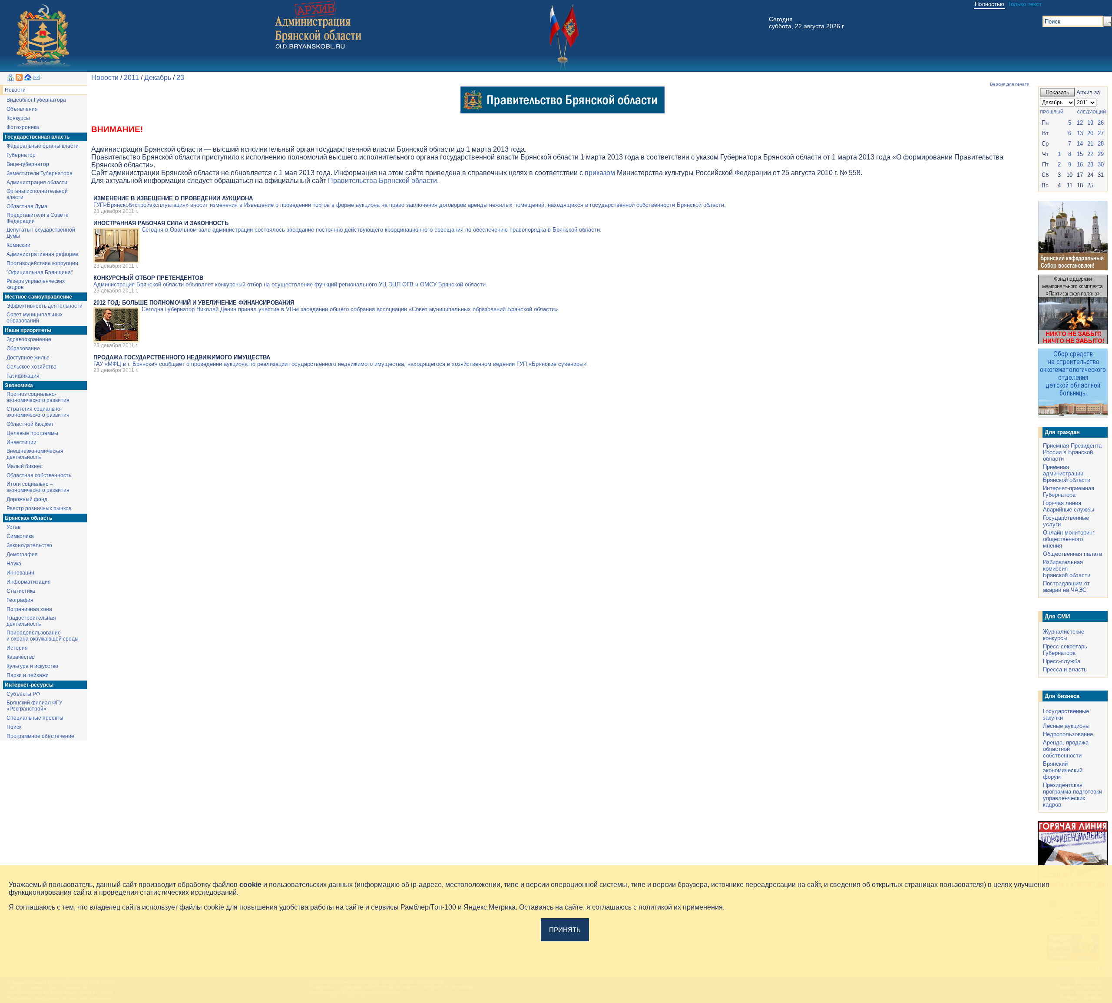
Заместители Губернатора (40, 173)
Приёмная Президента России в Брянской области (1072, 452)
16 (1080, 164)
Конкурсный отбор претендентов (148, 278)
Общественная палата (1072, 554)
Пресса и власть (1065, 669)
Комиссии (18, 245)
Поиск (14, 727)
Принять (565, 929)
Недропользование (1068, 734)
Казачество (21, 657)
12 (1080, 123)
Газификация (23, 376)
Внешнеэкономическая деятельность (35, 454)
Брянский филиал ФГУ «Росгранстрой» (35, 706)
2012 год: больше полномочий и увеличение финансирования (193, 302)
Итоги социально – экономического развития (38, 487)
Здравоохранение (29, 339)
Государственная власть (37, 137)
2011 (131, 77)
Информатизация (29, 582)
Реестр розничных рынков (39, 508)
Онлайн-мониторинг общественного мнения (1069, 539)
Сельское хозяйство (31, 367)
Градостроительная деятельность (31, 621)
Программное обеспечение (40, 736)
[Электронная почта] (36, 78)
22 (1090, 154)
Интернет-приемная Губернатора (1068, 491)
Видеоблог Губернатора (36, 100)
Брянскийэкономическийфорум (1062, 770)
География (20, 600)
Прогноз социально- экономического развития (38, 397)
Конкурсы (18, 118)
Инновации (20, 573)
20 (1090, 133)
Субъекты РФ (23, 694)
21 (1090, 143)
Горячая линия (1062, 503)
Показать (1057, 92)
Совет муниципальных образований (35, 318)
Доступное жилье (28, 358)
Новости (15, 90)
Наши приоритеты (28, 330)
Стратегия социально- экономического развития (38, 412)
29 (1101, 154)
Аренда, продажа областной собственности (1066, 749)
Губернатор (21, 155)
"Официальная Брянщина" (40, 272)
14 (1080, 143)
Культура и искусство (32, 666)
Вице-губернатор (28, 164)
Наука (14, 564)
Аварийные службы (1068, 509)
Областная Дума (27, 206)
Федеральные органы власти (43, 146)
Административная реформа (43, 254)
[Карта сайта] (10, 78)
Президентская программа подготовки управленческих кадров (1072, 795)
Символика (20, 536)
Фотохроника (23, 127)
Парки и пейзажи (28, 675)
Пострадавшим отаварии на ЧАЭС (1066, 586)
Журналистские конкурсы (1063, 634)
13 (1080, 133)
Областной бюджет (30, 424)
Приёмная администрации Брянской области (1066, 473)
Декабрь (157, 77)
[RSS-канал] (19, 78)
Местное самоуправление (38, 297)
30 (1101, 164)
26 (1101, 123)
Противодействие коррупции (42, 263)
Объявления (22, 109)
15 (1080, 154)
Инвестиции (21, 442)
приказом (600, 172)
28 (1101, 143)
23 (180, 77)
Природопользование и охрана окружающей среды (43, 636)
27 (1101, 133)
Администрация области (37, 182)
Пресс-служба (1061, 661)
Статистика (21, 591)
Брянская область (28, 518)
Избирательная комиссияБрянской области (1066, 568)
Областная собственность (39, 475)
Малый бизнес (25, 466)
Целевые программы (32, 433)
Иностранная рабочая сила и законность (160, 223)
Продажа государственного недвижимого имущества (181, 357)
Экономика (19, 385)
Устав (13, 527)
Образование (23, 348)
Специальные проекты (35, 718)
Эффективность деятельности (45, 306)
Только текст (1025, 4)
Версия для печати (1009, 84)
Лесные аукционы (1066, 726)
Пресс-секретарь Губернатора (1065, 649)
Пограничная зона (29, 609)
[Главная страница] (27, 78)
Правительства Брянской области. (383, 180)
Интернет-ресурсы (29, 685)
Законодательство (29, 545)
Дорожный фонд (27, 499)
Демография (22, 554)
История (17, 648)
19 (1090, 123)
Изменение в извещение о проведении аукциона (173, 198)
